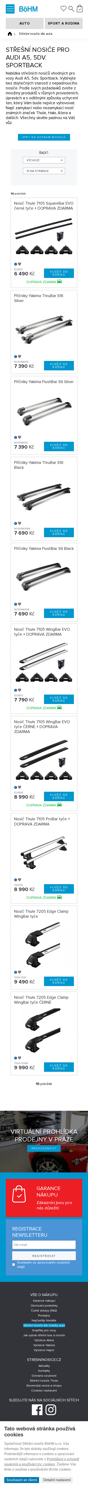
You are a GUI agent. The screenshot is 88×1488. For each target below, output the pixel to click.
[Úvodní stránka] (10, 34)
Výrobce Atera (44, 1340)
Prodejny (44, 1315)
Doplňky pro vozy (44, 1330)
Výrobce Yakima (44, 1345)
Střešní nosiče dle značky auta (44, 1325)
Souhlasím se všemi (21, 1480)
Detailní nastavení (57, 1480)
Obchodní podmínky (44, 1305)
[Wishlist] (63, 10)
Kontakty (44, 1371)
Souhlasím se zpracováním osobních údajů (43, 1264)
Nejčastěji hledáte (44, 1320)
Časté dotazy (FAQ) (44, 1310)
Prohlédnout (44, 1148)
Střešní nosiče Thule (44, 1380)
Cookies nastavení (44, 1390)
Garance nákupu (44, 1300)
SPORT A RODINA (63, 23)
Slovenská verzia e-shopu (44, 1385)
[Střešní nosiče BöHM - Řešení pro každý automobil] (28, 9)
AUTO (24, 23)
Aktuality (44, 1366)
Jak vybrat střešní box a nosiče (44, 1335)
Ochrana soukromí (44, 1376)
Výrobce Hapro (44, 1350)
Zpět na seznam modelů (44, 137)
